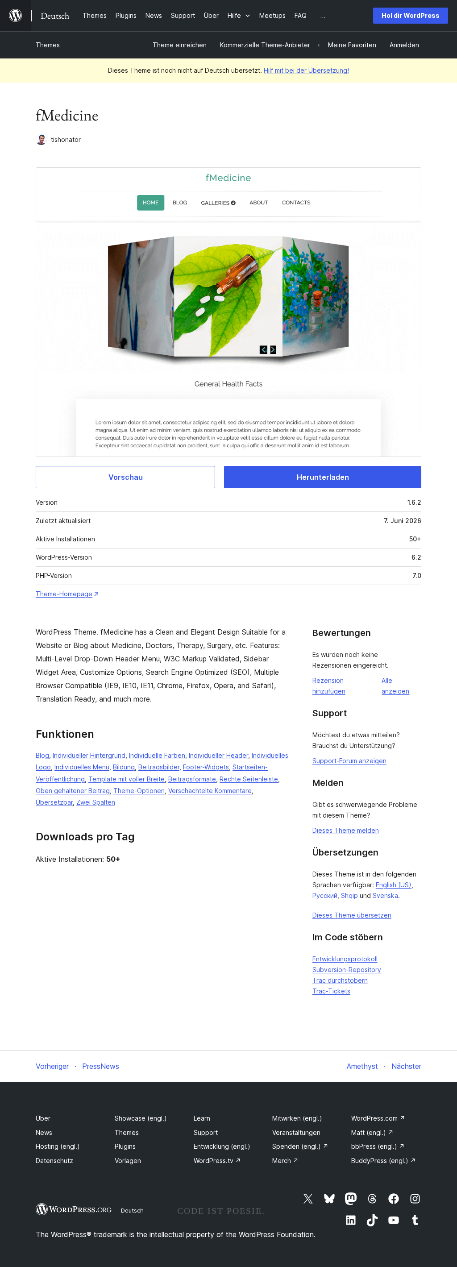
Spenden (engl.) (300, 1146)
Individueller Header (218, 755)
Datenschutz (54, 1160)
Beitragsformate (192, 779)
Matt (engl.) (372, 1132)
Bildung (124, 767)
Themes (48, 45)
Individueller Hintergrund (89, 755)
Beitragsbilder (158, 767)
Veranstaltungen (296, 1132)
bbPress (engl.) (378, 1146)
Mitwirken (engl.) (297, 1118)
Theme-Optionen (139, 790)
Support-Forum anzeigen (349, 760)
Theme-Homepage (64, 594)
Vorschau (125, 477)
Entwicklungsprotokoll (345, 959)
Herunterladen (323, 477)
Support (206, 1132)
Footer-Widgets (206, 767)
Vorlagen (128, 1160)
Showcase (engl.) (141, 1118)
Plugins (125, 1146)
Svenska (385, 895)
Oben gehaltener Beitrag (73, 790)
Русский (324, 895)
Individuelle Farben (157, 755)
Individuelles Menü (81, 767)
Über (43, 1118)
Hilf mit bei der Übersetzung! (306, 70)
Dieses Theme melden (345, 830)
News (44, 1132)
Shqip (349, 895)
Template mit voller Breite (126, 779)
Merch (285, 1160)
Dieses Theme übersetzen (351, 915)
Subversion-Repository (346, 969)
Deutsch (132, 1210)
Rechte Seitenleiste (249, 779)
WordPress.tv (217, 1160)
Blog (42, 755)
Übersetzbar (54, 802)
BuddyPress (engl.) (383, 1160)
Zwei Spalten (95, 802)
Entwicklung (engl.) (222, 1146)
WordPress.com (378, 1118)
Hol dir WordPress (411, 15)
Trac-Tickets (331, 991)
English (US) (393, 885)
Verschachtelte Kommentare (210, 790)
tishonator (66, 139)
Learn (202, 1118)
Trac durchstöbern (340, 980)
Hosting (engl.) (58, 1146)
